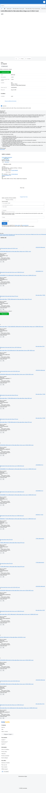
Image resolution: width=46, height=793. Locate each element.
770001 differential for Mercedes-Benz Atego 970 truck (12, 542)
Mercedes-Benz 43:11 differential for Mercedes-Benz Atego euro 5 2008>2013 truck (18, 708)
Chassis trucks (6, 235)
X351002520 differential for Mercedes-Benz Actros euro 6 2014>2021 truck (16, 684)
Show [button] (10, 170)
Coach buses (28, 234)
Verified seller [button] (6, 158)
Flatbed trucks (34, 234)
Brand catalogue (4, 757)
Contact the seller (5, 72)
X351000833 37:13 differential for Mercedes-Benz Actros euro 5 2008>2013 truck (18, 275)
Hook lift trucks (12, 235)
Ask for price (5, 66)
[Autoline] (4, 8)
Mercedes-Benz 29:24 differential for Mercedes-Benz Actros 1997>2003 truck (17, 350)
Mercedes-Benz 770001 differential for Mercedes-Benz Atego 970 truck (16, 299)
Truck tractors (6, 234)
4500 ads (7, 159)
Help (2, 729)
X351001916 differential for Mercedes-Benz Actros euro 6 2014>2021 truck (16, 445)
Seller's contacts (4, 731)
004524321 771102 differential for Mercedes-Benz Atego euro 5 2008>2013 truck (18, 518)
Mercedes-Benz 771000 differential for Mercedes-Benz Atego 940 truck (16, 398)
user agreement (25, 225)
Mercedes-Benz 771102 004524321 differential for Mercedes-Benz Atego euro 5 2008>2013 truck (21, 326)
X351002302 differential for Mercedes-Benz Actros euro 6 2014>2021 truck (16, 590)
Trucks (1, 234)
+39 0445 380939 (14, 170)
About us (3, 727)
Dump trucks (22, 234)
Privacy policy (4, 751)
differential (13, 74)
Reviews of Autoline (5, 755)
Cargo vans (17, 234)
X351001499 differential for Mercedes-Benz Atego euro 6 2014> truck (15, 251)
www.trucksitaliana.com (6, 175)
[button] (44, 2)
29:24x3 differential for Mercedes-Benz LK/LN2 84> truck (13, 637)
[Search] (44, 5)
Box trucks (39, 234)
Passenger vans (12, 234)
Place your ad (4, 313)
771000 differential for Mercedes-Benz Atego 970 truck (12, 566)
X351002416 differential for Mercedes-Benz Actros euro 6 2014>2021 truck (16, 374)
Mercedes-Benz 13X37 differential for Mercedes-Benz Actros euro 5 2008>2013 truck (19, 614)
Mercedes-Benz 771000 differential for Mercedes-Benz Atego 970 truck (16, 422)
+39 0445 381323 (14, 174)
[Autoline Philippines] (8, 2)
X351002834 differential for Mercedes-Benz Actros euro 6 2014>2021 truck (16, 660)
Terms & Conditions (5, 749)
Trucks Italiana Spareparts (7, 157)
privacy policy (17, 225)
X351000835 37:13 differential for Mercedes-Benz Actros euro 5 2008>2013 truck (18, 494)
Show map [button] (22, 187)
